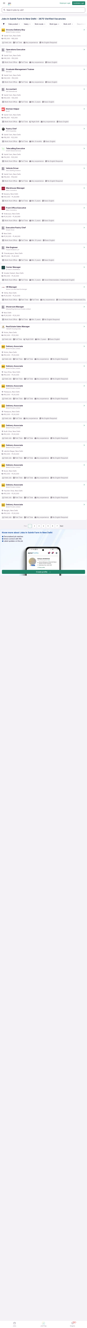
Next (61, 526)
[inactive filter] (3, 24)
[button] (43, 552)
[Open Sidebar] (4, 3)
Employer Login (65, 3)
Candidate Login (78, 3)
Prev (25, 526)
